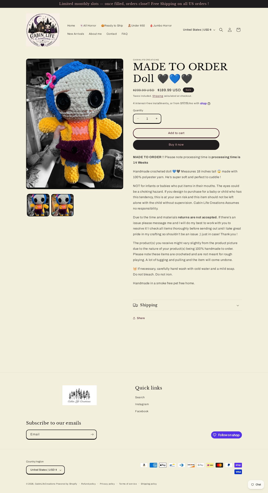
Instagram (142, 404)
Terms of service (128, 484)
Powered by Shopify (66, 484)
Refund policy (88, 484)
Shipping (157, 96)
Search (140, 397)
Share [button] (141, 318)
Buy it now (176, 144)
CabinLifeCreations (45, 484)
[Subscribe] (92, 434)
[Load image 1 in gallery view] (38, 205)
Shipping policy (149, 484)
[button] (221, 30)
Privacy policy (107, 484)
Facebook (142, 411)
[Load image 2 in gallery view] (62, 205)
